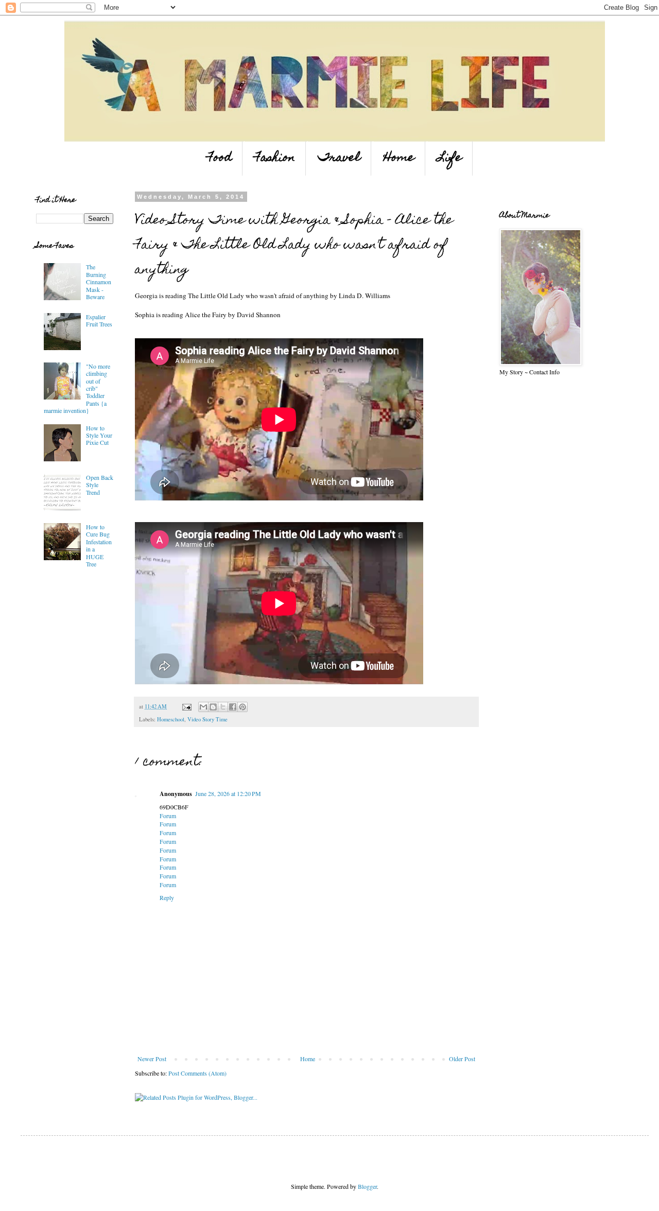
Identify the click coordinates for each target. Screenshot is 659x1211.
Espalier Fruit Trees (99, 320)
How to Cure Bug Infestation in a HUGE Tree (99, 545)
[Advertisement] (67, 650)
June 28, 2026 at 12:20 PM (228, 793)
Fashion (275, 158)
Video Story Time (207, 719)
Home (399, 158)
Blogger (367, 1186)
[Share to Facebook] (233, 707)
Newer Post (151, 1058)
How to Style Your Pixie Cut (99, 435)
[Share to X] (223, 707)
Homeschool (170, 719)
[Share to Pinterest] (242, 707)
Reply (167, 897)
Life (450, 158)
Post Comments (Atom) (197, 1073)
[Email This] (203, 707)
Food (219, 158)
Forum (168, 815)
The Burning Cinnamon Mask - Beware (98, 282)
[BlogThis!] (213, 707)
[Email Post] (186, 706)
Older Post (462, 1058)
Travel (339, 158)
